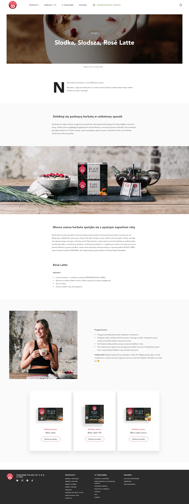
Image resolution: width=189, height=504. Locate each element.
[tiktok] (32, 480)
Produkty (34, 5)
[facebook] (17, 480)
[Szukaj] (180, 5)
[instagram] (22, 480)
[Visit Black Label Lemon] (138, 421)
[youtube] (27, 480)
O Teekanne (68, 5)
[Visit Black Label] (50, 421)
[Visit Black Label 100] (94, 421)
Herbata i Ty (50, 5)
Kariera (83, 5)
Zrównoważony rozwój (109, 5)
